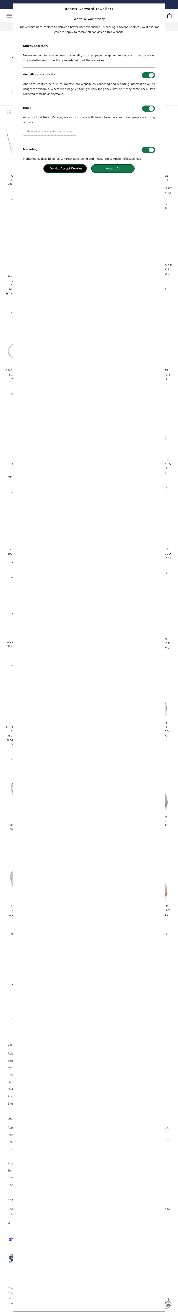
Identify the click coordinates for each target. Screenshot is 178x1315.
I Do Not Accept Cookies (65, 168)
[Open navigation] (9, 16)
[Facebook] (9, 1223)
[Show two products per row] (9, 112)
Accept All (113, 168)
